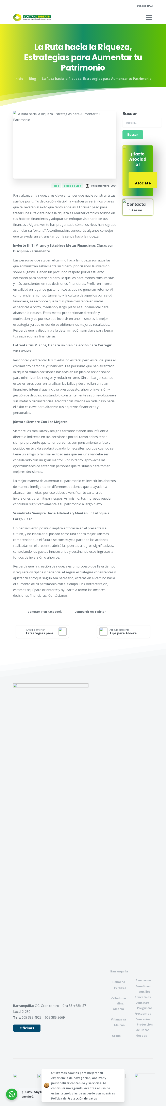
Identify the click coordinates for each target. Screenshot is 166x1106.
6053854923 (145, 5)
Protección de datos (82, 1098)
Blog (32, 78)
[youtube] (29, 5)
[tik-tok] (41, 5)
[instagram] (35, 5)
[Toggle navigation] (149, 17)
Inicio (19, 78)
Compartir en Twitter (90, 612)
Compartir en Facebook (45, 612)
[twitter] (23, 5)
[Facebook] (17, 5)
